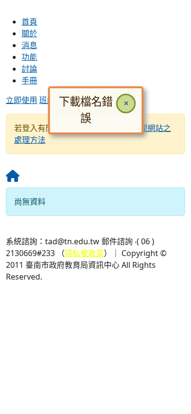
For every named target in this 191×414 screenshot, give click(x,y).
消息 (29, 45)
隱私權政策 (84, 253)
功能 (29, 57)
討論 (29, 68)
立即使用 (21, 100)
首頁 (29, 21)
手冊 (29, 80)
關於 (29, 33)
